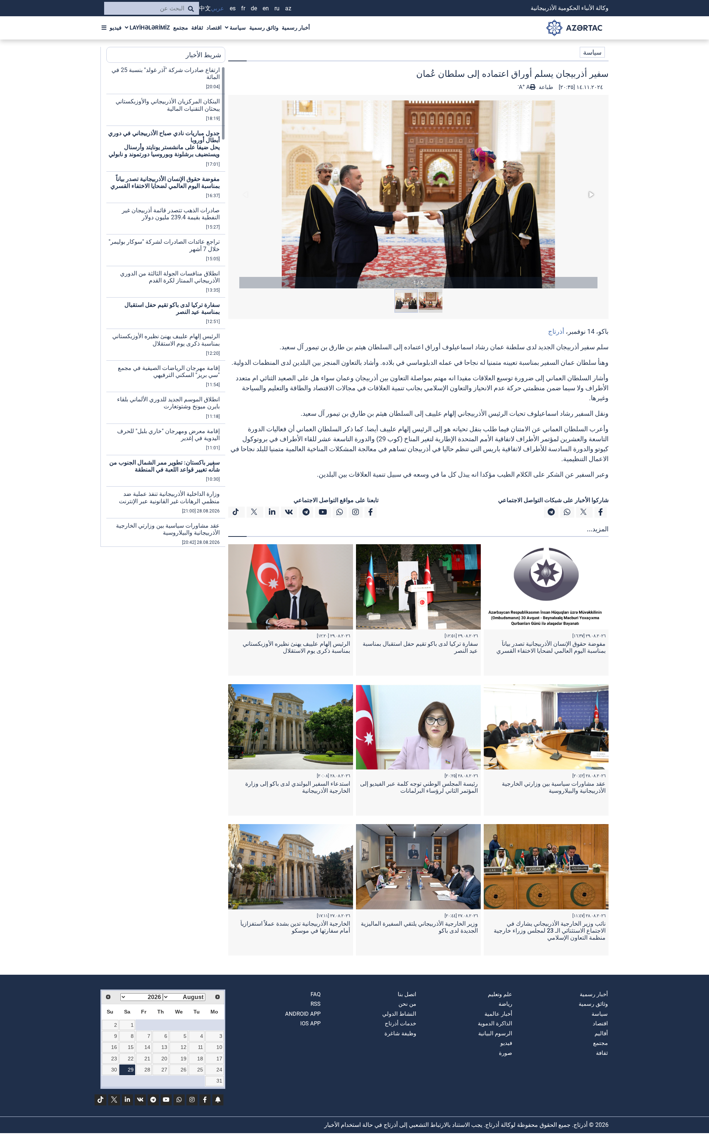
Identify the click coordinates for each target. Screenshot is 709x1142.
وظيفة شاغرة (400, 1033)
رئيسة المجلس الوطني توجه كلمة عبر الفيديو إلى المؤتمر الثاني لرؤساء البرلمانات (419, 787)
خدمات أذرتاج (400, 1023)
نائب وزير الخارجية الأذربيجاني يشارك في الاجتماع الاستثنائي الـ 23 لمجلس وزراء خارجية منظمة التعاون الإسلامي (550, 930)
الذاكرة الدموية (495, 1023)
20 (164, 1059)
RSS (316, 1004)
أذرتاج (556, 331)
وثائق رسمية (263, 27)
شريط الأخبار (203, 55)
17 (219, 1059)
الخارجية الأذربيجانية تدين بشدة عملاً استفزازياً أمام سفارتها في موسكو (295, 927)
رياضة (505, 1004)
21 (147, 1059)
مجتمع (180, 27)
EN (266, 8)
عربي (217, 8)
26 (183, 1070)
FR (243, 8)
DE (254, 8)
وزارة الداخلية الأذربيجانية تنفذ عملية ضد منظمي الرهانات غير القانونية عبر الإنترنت (169, 497)
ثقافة (197, 27)
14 (147, 1047)
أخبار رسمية (296, 27)
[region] (165, 306)
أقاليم (601, 1033)
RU (277, 8)
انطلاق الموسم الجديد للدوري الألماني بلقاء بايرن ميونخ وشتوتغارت (168, 403)
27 (164, 1070)
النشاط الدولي (399, 1014)
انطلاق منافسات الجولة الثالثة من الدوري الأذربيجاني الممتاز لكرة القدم (170, 277)
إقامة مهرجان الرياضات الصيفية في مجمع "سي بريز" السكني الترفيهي (169, 371)
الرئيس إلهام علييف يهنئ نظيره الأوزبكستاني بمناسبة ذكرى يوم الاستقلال (296, 647)
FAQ (316, 994)
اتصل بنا (407, 994)
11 (200, 1047)
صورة (505, 1053)
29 (131, 1070)
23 (114, 1059)
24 (219, 1070)
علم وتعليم (500, 994)
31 (219, 1081)
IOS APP (310, 1023)
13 (164, 1047)
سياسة (237, 27)
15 (131, 1047)
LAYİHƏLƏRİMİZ (149, 27)
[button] (418, 194)
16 (114, 1047)
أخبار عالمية (498, 1014)
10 (219, 1047)
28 (147, 1070)
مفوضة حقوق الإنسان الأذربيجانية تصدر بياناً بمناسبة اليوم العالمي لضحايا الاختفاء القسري (551, 647)
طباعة (545, 87)
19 (183, 1059)
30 (114, 1070)
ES (233, 8)
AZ (288, 8)
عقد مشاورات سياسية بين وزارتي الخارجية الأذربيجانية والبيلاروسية (554, 787)
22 (131, 1059)
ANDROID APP (303, 1014)
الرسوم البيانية (495, 1033)
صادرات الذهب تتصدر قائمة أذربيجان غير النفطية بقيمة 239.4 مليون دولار (171, 214)
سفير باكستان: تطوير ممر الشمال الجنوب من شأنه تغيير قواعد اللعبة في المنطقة (164, 466)
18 (200, 1059)
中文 (205, 8)
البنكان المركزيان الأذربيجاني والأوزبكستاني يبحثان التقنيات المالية (168, 105)
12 (183, 1047)
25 (200, 1070)
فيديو (115, 27)
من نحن (407, 1004)
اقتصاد (214, 27)
